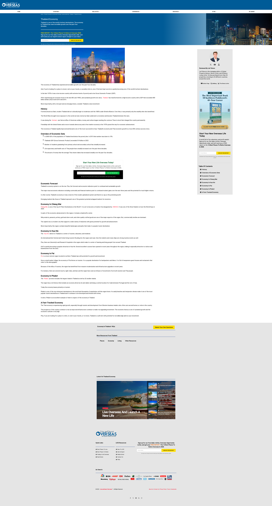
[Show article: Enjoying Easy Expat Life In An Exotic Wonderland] (152, 395)
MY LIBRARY (252, 11)
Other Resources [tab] (130, 341)
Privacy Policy (163, 489)
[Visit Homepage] (10, 5)
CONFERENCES (135, 11)
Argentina (105, 408)
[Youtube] (136, 498)
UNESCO (115, 207)
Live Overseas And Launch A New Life (121, 414)
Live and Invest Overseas (106, 489)
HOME (18, 11)
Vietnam (54, 120)
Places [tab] (102, 341)
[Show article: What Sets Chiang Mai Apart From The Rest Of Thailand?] (152, 413)
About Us (151, 489)
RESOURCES (176, 11)
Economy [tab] (111, 341)
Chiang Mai (44, 207)
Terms (168, 489)
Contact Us (156, 489)
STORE (213, 11)
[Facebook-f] (130, 498)
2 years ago (162, 383)
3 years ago (162, 410)
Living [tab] (119, 341)
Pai (42, 256)
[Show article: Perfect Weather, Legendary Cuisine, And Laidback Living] (152, 404)
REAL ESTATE (95, 11)
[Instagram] (141, 498)
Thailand (71, 14)
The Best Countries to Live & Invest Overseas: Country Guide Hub (56, 14)
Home (42, 14)
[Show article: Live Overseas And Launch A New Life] (152, 386)
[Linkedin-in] (138, 498)
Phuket (46, 278)
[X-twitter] (133, 498)
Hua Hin (46, 233)
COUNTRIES (56, 11)
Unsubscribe (173, 489)
